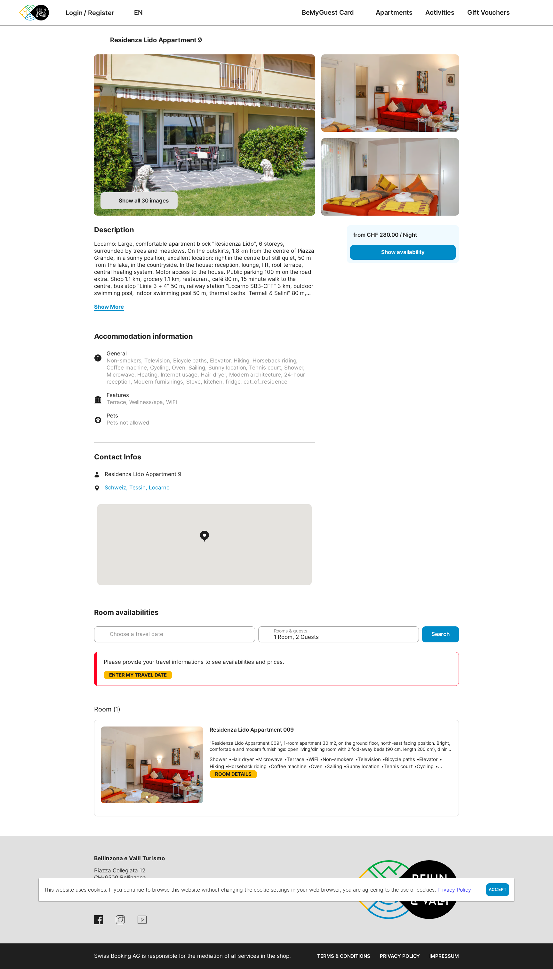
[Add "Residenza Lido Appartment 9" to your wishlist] (452, 40)
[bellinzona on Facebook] (98, 919)
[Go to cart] (526, 12)
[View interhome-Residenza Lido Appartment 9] (204, 135)
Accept (498, 889)
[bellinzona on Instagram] (120, 919)
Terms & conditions (343, 956)
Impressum (444, 956)
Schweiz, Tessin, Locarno (137, 487)
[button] (147, 797)
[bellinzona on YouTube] (142, 919)
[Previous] (99, 40)
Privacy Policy (400, 956)
